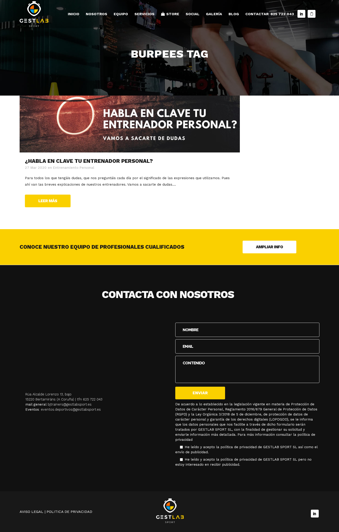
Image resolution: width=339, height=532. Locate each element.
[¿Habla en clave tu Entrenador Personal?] (130, 124)
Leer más (47, 201)
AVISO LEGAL (31, 511)
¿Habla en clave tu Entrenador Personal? (89, 161)
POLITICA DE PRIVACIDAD (69, 511)
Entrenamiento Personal (73, 168)
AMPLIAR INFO (269, 247)
